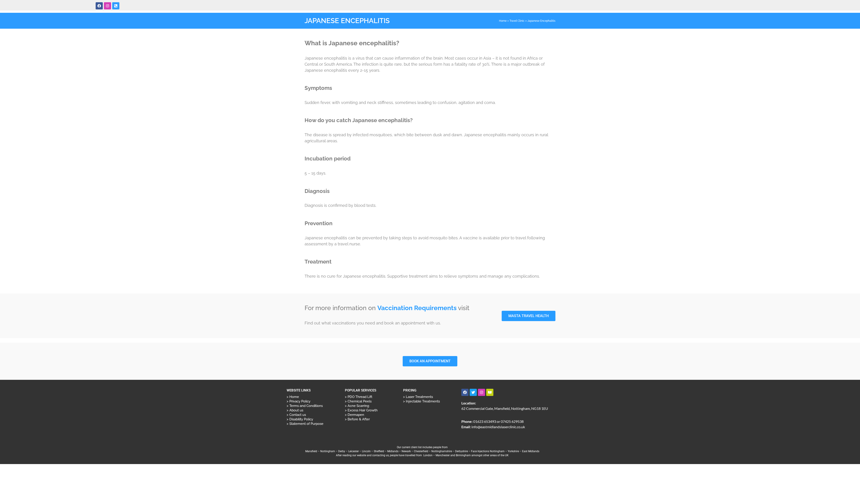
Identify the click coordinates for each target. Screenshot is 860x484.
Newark (406, 451)
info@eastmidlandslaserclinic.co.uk (498, 427)
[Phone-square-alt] (115, 5)
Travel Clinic (517, 20)
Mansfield (311, 451)
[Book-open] (489, 392)
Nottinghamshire (441, 451)
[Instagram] (107, 5)
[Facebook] (99, 5)
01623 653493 (484, 421)
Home (503, 20)
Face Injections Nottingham (488, 451)
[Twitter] (473, 392)
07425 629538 (512, 421)
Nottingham (327, 451)
